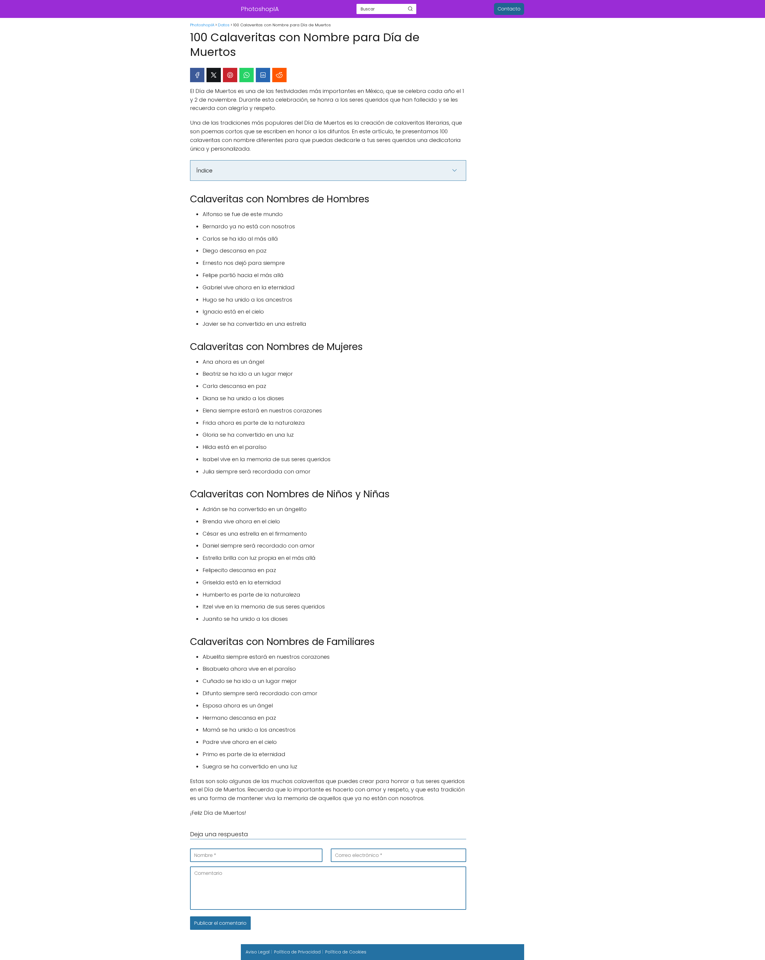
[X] (213, 75)
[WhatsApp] (246, 75)
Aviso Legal (258, 952)
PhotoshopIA (260, 9)
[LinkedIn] (263, 75)
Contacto (509, 8)
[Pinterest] (230, 75)
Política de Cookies (345, 952)
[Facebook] (197, 75)
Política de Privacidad (297, 952)
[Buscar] (410, 8)
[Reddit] (279, 75)
